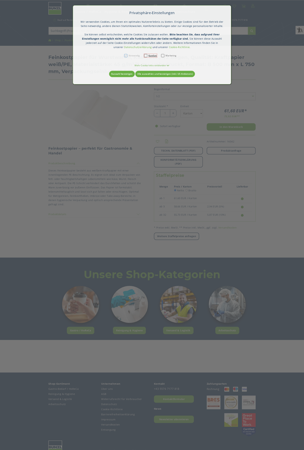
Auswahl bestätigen (122, 73)
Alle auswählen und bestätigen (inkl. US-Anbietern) (165, 73)
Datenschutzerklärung (138, 47)
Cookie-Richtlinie (179, 47)
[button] (152, 65)
